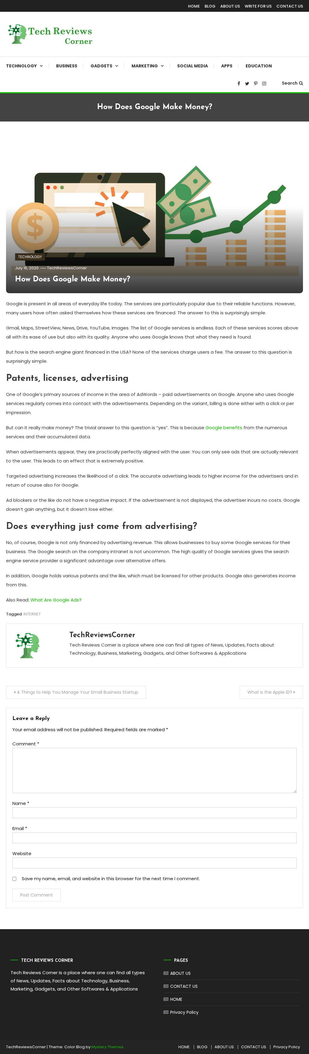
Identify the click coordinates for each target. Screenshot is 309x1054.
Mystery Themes (107, 1047)
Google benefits (223, 427)
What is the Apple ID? (269, 692)
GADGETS (101, 66)
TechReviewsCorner (67, 268)
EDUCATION (259, 66)
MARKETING (145, 66)
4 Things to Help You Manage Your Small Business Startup (77, 692)
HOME (194, 6)
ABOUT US (230, 6)
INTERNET (32, 614)
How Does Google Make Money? (72, 279)
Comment (25, 744)
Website (21, 853)
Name (20, 803)
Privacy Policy (184, 1012)
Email (19, 828)
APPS (226, 66)
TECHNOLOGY (21, 66)
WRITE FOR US (258, 6)
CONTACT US (289, 6)
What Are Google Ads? (55, 600)
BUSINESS (66, 66)
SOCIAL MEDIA (192, 66)
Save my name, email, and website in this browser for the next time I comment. (111, 878)
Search (290, 83)
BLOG (210, 6)
